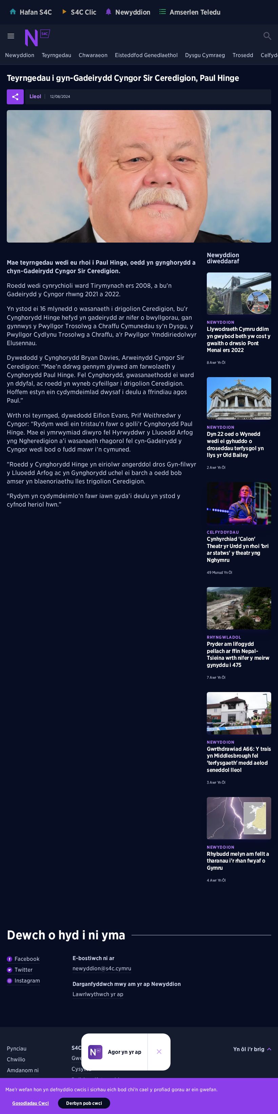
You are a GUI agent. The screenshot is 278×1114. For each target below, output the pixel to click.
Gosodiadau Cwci (30, 1103)
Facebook (27, 959)
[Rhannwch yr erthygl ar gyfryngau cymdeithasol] (15, 96)
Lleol (35, 96)
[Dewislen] (10, 36)
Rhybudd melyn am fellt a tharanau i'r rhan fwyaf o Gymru (238, 861)
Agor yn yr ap (124, 1052)
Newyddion (19, 55)
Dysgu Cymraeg (205, 55)
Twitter (24, 970)
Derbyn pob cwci (84, 1103)
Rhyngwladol (224, 637)
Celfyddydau (223, 532)
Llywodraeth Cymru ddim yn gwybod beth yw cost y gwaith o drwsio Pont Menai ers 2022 (238, 339)
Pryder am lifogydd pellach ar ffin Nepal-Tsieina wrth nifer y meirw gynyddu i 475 (238, 654)
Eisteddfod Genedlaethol (146, 55)
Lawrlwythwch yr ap (98, 994)
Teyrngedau (56, 55)
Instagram (27, 980)
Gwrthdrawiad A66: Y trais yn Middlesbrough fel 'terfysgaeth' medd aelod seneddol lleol (239, 759)
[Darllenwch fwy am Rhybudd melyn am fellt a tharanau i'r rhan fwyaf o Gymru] (239, 818)
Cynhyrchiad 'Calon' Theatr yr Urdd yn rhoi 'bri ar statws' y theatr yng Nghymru (238, 549)
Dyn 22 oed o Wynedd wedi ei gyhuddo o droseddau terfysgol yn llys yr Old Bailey (235, 444)
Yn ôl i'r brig (248, 1049)
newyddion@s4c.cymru (102, 968)
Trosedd (243, 55)
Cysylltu (82, 1069)
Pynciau (16, 1048)
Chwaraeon (93, 55)
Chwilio (16, 1059)
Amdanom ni (23, 1070)
